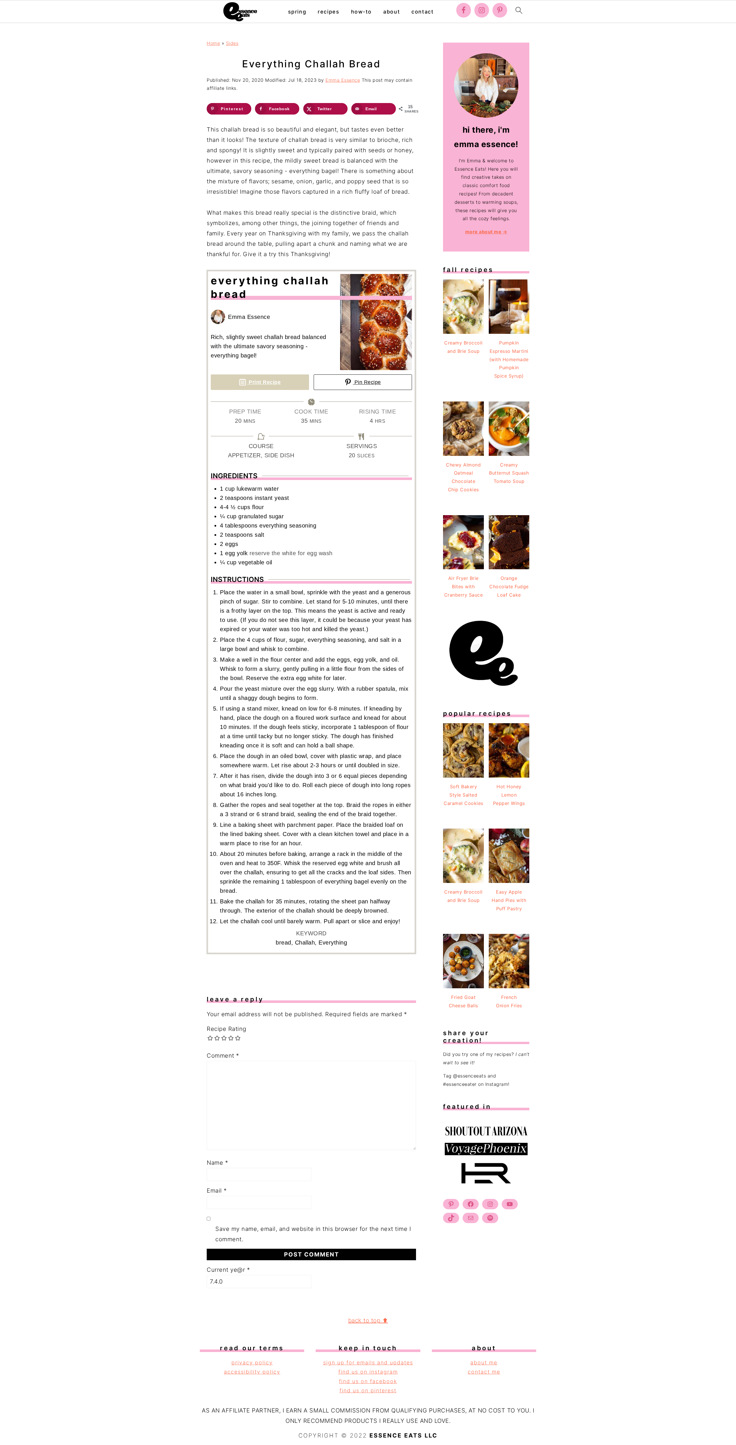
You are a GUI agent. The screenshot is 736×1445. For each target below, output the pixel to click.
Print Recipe (264, 382)
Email (217, 1190)
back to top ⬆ (368, 1320)
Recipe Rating (226, 1028)
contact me (484, 1372)
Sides (232, 43)
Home (213, 43)
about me (483, 1363)
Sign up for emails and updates (368, 1363)
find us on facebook (368, 1381)
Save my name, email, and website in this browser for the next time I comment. (313, 1234)
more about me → (486, 232)
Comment (223, 1055)
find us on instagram (368, 1372)
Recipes (328, 12)
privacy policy (252, 1363)
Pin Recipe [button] (367, 382)
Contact (422, 12)
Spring (297, 12)
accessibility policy (252, 1372)
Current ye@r (228, 1269)
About (391, 12)
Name (217, 1162)
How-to (361, 12)
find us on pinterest (368, 1390)
